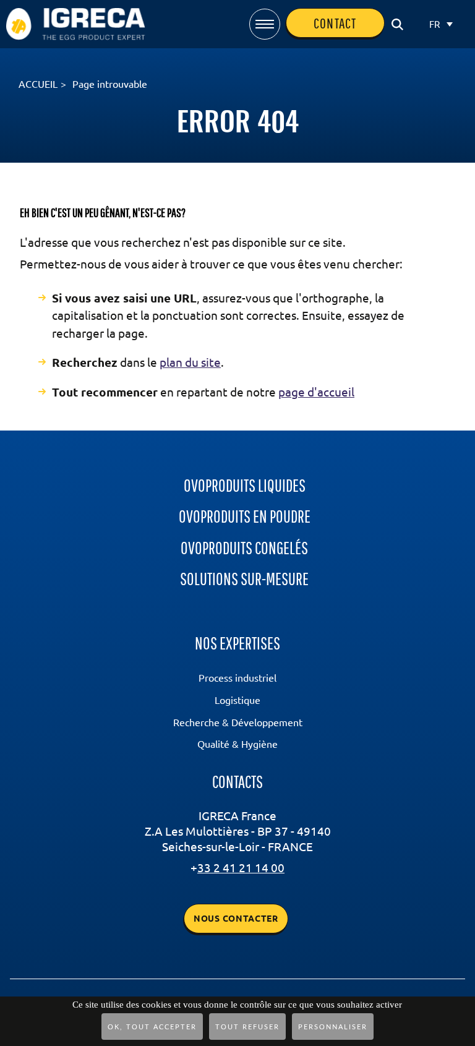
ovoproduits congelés (244, 548)
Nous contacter (236, 919)
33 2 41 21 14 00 (241, 868)
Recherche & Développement (237, 722)
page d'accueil (316, 392)
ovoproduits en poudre (244, 516)
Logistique (237, 700)
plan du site (190, 362)
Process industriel (237, 678)
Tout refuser (247, 1027)
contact (328, 23)
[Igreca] (75, 15)
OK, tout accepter (152, 1027)
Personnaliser (332, 1027)
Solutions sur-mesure (244, 578)
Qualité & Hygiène (237, 744)
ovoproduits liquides (245, 485)
